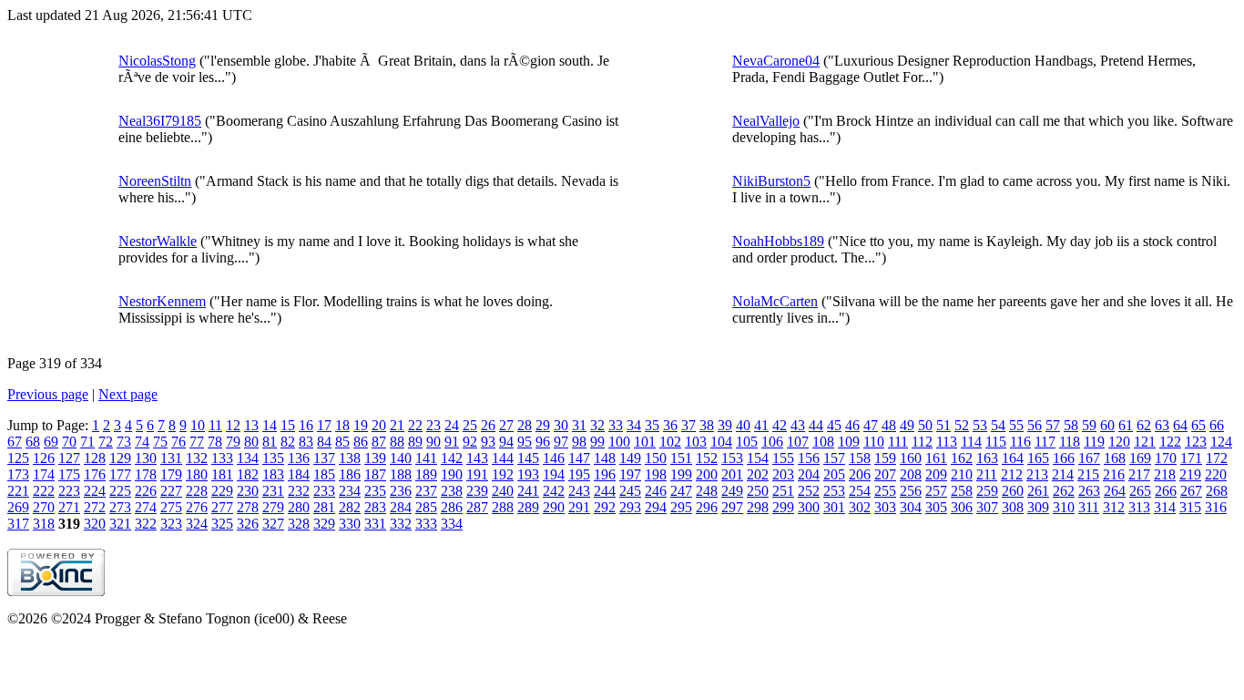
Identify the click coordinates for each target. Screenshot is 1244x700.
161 (936, 458)
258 (962, 491)
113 (946, 441)
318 (44, 523)
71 (87, 441)
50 (925, 425)
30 (561, 425)
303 (885, 507)
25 (470, 425)
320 (95, 523)
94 (506, 441)
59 (1089, 425)
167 (1089, 458)
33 (615, 425)
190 (452, 474)
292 (605, 507)
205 (834, 474)
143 (477, 458)
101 (645, 441)
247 (681, 491)
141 (426, 458)
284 (401, 507)
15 (287, 425)
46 (852, 425)
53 (980, 425)
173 (18, 474)
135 (273, 458)
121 (1145, 441)
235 (375, 491)
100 (619, 441)
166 (1064, 458)
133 (222, 458)
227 (171, 491)
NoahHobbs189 (778, 241)
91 (451, 441)
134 (248, 458)
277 (222, 507)
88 (397, 441)
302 (860, 507)
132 (197, 458)
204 (809, 474)
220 (1216, 474)
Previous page (47, 394)
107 (798, 441)
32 (597, 425)
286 (452, 507)
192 (503, 474)
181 (222, 474)
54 (998, 425)
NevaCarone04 (776, 60)
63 (1162, 425)
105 (747, 441)
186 (350, 474)
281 (324, 507)
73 (124, 441)
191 (477, 474)
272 (95, 507)
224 (95, 491)
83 (306, 441)
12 (233, 425)
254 (860, 491)
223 (69, 491)
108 (823, 441)
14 (269, 425)
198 (656, 474)
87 (379, 441)
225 (120, 491)
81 (269, 441)
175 (69, 474)
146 (554, 458)
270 (44, 507)
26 (488, 425)
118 (1069, 441)
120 (1119, 441)
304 (911, 507)
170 (1166, 458)
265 (1140, 491)
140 (401, 458)
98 (579, 441)
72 (105, 441)
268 (1217, 491)
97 (561, 441)
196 (605, 474)
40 (743, 425)
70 (69, 441)
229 (222, 491)
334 (452, 523)
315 (1190, 507)
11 (215, 425)
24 (451, 425)
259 (987, 491)
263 (1089, 491)
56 (1034, 425)
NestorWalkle (157, 241)
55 (1016, 425)
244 (605, 491)
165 (1038, 458)
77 (196, 441)
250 (758, 491)
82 (287, 441)
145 (528, 458)
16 (306, 425)
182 (248, 474)
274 (146, 507)
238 (452, 491)
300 (809, 507)
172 (1217, 458)
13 (251, 425)
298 (758, 507)
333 (426, 523)
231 (273, 491)
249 (732, 491)
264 (1115, 491)
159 (885, 458)
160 (911, 458)
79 (233, 441)
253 (834, 491)
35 (652, 425)
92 (470, 441)
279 (273, 507)
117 (1045, 441)
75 (160, 441)
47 (870, 425)
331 (375, 523)
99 (597, 441)
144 (503, 458)
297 (732, 507)
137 (324, 458)
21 (397, 425)
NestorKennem (162, 301)
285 (426, 507)
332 (401, 523)
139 (375, 458)
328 (299, 523)
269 (18, 507)
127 (69, 458)
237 (426, 491)
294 (656, 507)
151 (681, 458)
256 (911, 491)
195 (579, 474)
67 (14, 441)
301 (834, 507)
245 (630, 491)
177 (120, 474)
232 (299, 491)
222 (44, 491)
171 (1191, 458)
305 (936, 507)
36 (670, 425)
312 (1114, 507)
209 (936, 474)
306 (962, 507)
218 (1165, 474)
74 (142, 441)
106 (772, 441)
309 (1038, 507)
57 (1052, 425)
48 (889, 425)
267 (1191, 491)
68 (32, 441)
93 (488, 441)
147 (579, 458)
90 (433, 441)
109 (849, 441)
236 (401, 491)
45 (834, 425)
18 (342, 425)
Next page (128, 394)
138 (350, 458)
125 (18, 458)
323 (171, 523)
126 (44, 458)
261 (1038, 491)
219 (1190, 474)
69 (51, 441)
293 (630, 507)
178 (146, 474)
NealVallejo (766, 121)
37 (688, 425)
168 (1115, 458)
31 (579, 425)
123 (1196, 441)
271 (69, 507)
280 (299, 507)
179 (171, 474)
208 (911, 474)
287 (477, 507)
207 (885, 474)
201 (732, 474)
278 (248, 507)
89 (415, 441)
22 (415, 425)
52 (961, 425)
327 (273, 523)
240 (503, 491)
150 (656, 458)
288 (503, 507)
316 (1216, 507)
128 (95, 458)
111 (898, 441)
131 (171, 458)
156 (809, 458)
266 (1166, 491)
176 (95, 474)
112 (922, 441)
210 (962, 474)
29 (542, 425)
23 (433, 425)
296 (707, 507)
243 (579, 491)
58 (1071, 425)
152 (707, 458)
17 (324, 425)
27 (506, 425)
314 (1165, 507)
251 (783, 491)
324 (197, 523)
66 (1216, 425)
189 (426, 474)
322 (146, 523)
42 (779, 425)
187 (375, 474)
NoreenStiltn (154, 181)
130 (146, 458)
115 (995, 441)
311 (1088, 507)
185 (324, 474)
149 (630, 458)
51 (943, 425)
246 (656, 491)
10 (197, 425)
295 (681, 507)
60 (1107, 425)
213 (1037, 474)
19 (360, 425)
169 (1140, 458)
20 (379, 425)
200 (707, 474)
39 (725, 425)
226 (146, 491)
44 (816, 425)
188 (401, 474)
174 (44, 474)
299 (783, 507)
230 (248, 491)
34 (634, 425)
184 (299, 474)
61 (1125, 425)
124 (1221, 441)
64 (1180, 425)
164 (1013, 458)
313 (1139, 507)
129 (120, 458)
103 (696, 441)
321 (120, 523)
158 (860, 458)
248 (707, 491)
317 (18, 523)
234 (350, 491)
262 (1064, 491)
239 (477, 491)
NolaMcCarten (775, 301)
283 (375, 507)
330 (350, 523)
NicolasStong (157, 60)
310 (1064, 507)
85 (342, 441)
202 (758, 474)
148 (605, 458)
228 (197, 491)
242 (554, 491)
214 (1063, 474)
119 (1094, 441)
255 (885, 491)
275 (171, 507)
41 (761, 425)
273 (120, 507)
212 (1012, 474)
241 (528, 491)
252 (809, 491)
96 (542, 441)
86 (360, 441)
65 (1198, 425)
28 (524, 425)
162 (962, 458)
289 (528, 507)
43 (797, 425)
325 (222, 523)
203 (783, 474)
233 (324, 491)
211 (986, 474)
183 (273, 474)
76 (178, 441)
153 (732, 458)
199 (681, 474)
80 (251, 441)
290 (554, 507)
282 (350, 507)
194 (554, 474)
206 (860, 474)
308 (1013, 507)
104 (721, 441)
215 (1088, 474)
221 (18, 491)
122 (1170, 441)
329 (324, 523)
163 (987, 458)
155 (783, 458)
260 (1013, 491)
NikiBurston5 (771, 181)
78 (215, 441)
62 (1144, 425)
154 (758, 458)
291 (579, 507)
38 (706, 425)
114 (971, 441)
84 (324, 441)
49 (907, 425)
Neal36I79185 (159, 121)
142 (452, 458)
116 (1020, 441)
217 (1139, 474)
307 (987, 507)
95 (524, 441)
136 (299, 458)
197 (630, 474)
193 (528, 474)
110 (873, 441)
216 (1114, 474)
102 (670, 441)
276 (197, 507)
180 (197, 474)
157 (834, 458)
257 (936, 491)
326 (248, 523)
